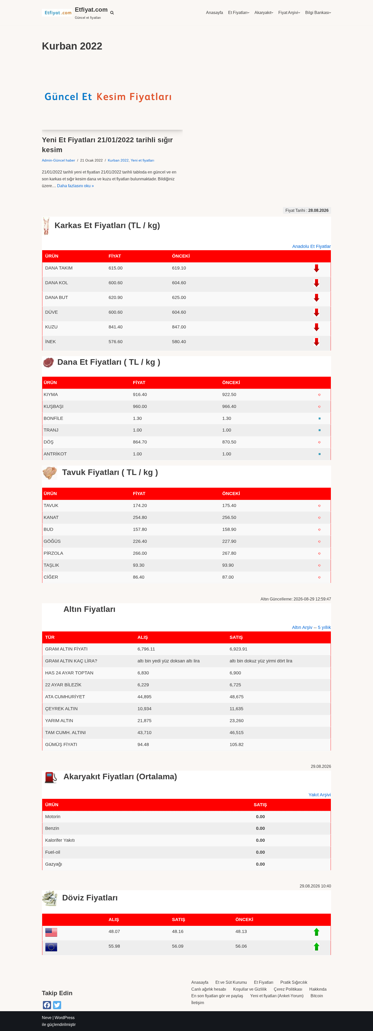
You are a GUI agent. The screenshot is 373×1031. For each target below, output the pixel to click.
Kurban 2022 (118, 160)
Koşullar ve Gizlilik (250, 989)
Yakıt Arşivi (320, 794)
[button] (112, 12)
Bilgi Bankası (317, 12)
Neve (47, 1018)
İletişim (197, 1003)
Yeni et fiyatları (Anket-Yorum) (276, 996)
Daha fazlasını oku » (75, 186)
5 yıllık (324, 627)
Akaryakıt (263, 12)
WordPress (65, 1018)
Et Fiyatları (237, 12)
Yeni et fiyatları (142, 160)
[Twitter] (57, 1005)
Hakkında (318, 989)
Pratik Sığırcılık (293, 982)
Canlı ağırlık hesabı (208, 989)
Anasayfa (214, 12)
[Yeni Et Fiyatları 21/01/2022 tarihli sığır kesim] (112, 94)
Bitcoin (317, 996)
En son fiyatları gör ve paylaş (217, 996)
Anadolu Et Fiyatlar (311, 246)
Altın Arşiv (302, 627)
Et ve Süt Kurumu (231, 982)
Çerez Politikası (288, 989)
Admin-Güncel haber (58, 160)
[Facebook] (47, 1005)
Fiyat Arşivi (288, 12)
